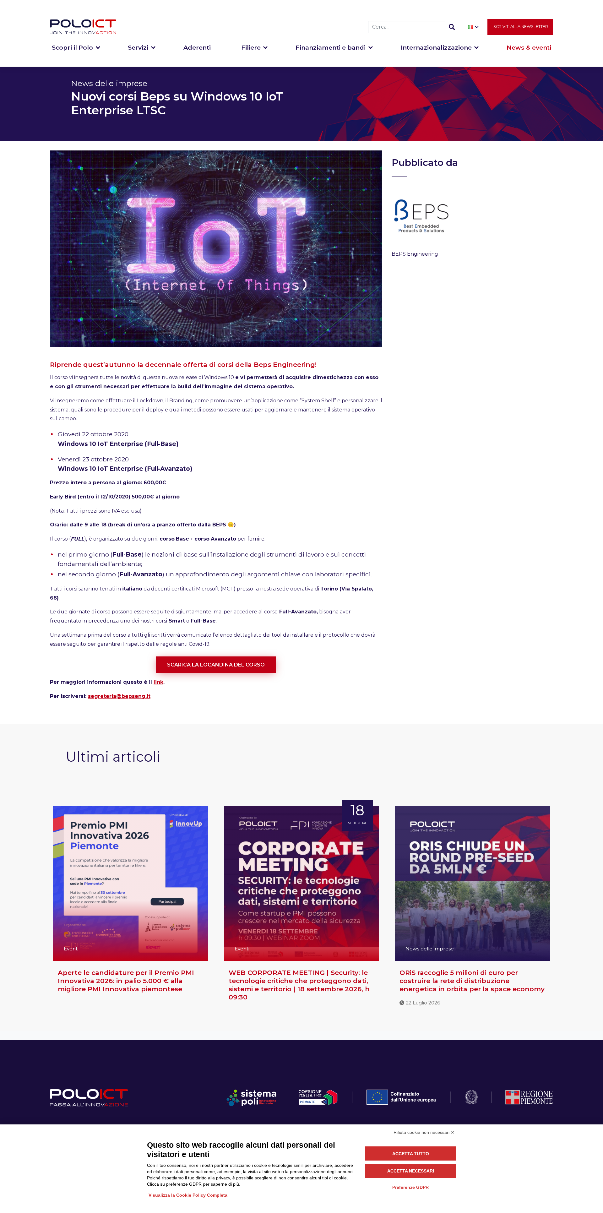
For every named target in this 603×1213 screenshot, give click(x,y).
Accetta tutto (410, 1153)
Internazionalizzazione (436, 47)
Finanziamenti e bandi (331, 47)
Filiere (251, 47)
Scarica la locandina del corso (216, 665)
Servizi (138, 47)
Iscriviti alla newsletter (520, 26)
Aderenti (197, 47)
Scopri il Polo (72, 47)
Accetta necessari (410, 1170)
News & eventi (529, 47)
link (158, 682)
